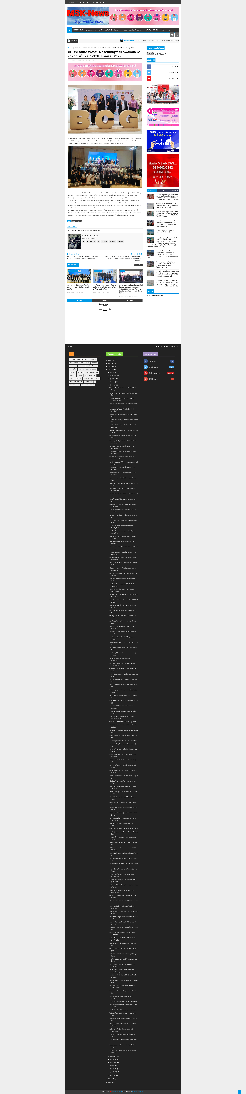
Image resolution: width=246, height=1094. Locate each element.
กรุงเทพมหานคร (90, 30)
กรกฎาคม (113, 1056)
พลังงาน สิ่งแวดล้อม (92, 372)
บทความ (72, 372)
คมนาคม (94, 363)
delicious (104, 242)
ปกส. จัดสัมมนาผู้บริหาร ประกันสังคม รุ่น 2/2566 (123, 829)
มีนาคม (112, 1069)
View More (139, 265)
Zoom (163, 190)
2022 (110, 1079)
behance (120, 242)
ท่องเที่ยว (122, 271)
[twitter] (80, 2)
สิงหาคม (112, 385)
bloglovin (112, 242)
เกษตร (87, 363)
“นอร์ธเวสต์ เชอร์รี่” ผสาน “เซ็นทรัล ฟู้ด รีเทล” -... (123, 722)
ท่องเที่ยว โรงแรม (135, 30)
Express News (78, 30)
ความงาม (73, 366)
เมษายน (112, 1065)
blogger (79, 300)
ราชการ (80, 375)
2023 (110, 369)
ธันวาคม (112, 372)
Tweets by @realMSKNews (155, 295)
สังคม (116, 30)
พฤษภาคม (113, 1062)
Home (69, 48)
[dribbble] (90, 2)
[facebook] (77, 2)
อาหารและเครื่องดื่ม (76, 382)
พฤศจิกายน (113, 375)
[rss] (93, 2)
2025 (110, 363)
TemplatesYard (117, 1091)
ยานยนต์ (72, 375)
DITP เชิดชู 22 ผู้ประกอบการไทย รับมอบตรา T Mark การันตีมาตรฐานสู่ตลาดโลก (118, 40)
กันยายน (112, 382)
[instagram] (100, 2)
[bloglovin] (87, 2)
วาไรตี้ (79, 378)
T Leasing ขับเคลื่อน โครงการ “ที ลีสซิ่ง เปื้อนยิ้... (123, 1001)
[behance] (97, 2)
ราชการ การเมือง (90, 375)
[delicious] (104, 2)
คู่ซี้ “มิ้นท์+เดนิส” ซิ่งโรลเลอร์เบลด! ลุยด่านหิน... (123, 1010)
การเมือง (85, 359)
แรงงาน (124, 30)
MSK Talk (85, 385)
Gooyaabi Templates (138, 1091)
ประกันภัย (147, 30)
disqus (104, 300)
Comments (174, 190)
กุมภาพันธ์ (113, 1072)
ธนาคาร (81, 369)
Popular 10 (152, 190)
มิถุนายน (112, 1059)
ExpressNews (153, 40)
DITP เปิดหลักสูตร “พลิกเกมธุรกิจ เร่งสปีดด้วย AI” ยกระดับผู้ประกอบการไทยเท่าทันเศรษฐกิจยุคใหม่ (104, 287)
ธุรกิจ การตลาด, (90, 60)
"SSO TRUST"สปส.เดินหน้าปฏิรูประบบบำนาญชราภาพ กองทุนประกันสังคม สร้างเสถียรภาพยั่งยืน (167, 205)
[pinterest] (83, 2)
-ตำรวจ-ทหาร (166, 30)
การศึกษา (93, 359)
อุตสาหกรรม (88, 382)
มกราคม (112, 1075)
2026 (110, 360)
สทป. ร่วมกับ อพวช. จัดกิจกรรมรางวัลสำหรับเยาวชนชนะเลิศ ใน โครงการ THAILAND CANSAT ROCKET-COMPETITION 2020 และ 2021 (162, 254)
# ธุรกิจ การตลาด (77, 221)
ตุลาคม (112, 379)
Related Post (72, 265)
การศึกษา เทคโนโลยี (105, 30)
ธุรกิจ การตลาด (77, 48)
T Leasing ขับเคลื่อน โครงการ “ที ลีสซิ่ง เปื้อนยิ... (123, 741)
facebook (130, 300)
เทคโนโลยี (73, 369)
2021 (110, 1082)
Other (155, 30)
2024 (110, 366)
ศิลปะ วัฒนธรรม (89, 378)
